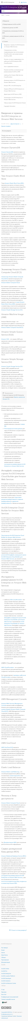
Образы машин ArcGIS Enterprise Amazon (15, 103)
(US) (7, 747)
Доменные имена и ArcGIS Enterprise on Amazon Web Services (14, 81)
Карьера (3, 992)
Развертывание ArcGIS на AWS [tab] (12, 24)
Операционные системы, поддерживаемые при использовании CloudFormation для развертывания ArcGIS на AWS (14, 53)
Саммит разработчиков (8, 999)
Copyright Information (9, 106)
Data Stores (4, 955)
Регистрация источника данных (13, 428)
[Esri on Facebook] (5, 1008)
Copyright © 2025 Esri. (6, 1012)
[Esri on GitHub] (7, 1008)
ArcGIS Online (5, 968)
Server (3, 952)
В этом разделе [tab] (6, 130)
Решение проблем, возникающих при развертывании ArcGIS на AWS (13, 70)
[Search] (20, 2)
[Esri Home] (4, 1002)
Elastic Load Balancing (10, 771)
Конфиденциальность (6, 1014)
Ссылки (7, 15)
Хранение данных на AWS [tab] (10, 27)
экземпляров (14, 775)
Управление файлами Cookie (8, 1016)
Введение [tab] (6, 21)
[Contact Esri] (10, 1008)
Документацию (10, 842)
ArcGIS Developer (6, 978)
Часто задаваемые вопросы (11, 66)
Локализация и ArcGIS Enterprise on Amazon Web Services (13, 98)
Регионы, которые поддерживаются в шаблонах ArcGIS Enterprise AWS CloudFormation (14, 61)
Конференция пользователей (9, 997)
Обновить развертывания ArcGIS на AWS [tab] (13, 37)
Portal (2, 950)
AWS (2, 15)
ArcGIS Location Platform (8, 976)
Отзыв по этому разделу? (19, 930)
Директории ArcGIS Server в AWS (13, 94)
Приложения (5, 960)
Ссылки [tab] (5, 41)
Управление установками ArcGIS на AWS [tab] (13, 32)
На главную (4, 947)
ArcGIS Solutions (5, 981)
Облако (3, 957)
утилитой (13, 557)
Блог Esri (3, 994)
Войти (25, 2)
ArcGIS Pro (4, 971)
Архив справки (6, 126)
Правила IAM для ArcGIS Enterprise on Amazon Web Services (14, 90)
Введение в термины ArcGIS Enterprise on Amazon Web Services (14, 45)
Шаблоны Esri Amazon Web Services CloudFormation (13, 76)
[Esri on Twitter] (2, 1008)
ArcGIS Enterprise (8, 2)
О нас (3, 989)
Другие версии (15, 124)
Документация (5, 962)
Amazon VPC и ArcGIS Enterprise (12, 85)
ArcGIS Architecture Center (8, 983)
